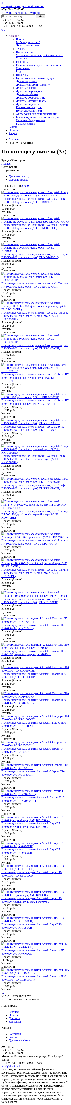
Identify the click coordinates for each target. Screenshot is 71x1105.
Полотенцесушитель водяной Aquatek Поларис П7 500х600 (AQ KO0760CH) (32, 626)
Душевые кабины (27, 94)
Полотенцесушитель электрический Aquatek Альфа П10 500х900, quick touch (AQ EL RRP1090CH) (33, 487)
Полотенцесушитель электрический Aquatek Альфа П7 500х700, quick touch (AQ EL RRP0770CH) (33, 200)
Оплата (15, 6)
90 (28, 185)
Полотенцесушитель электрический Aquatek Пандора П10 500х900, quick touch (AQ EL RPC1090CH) (34, 347)
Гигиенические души (29, 107)
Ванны (20, 38)
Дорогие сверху (18, 179)
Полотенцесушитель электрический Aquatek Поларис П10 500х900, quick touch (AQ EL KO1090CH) (34, 256)
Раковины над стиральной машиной (38, 65)
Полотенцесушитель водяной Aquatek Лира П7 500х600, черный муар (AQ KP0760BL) (30, 825)
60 (25, 185)
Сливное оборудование (30, 120)
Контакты (38, 6)
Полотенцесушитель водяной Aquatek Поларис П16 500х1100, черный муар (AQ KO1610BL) (33, 652)
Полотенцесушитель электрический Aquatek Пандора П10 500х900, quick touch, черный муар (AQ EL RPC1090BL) (34, 316)
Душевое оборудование (30, 97)
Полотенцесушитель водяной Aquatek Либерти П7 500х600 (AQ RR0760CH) (32, 952)
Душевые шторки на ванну (33, 84)
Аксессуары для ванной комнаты (36, 113)
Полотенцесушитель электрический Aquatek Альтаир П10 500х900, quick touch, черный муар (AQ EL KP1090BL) (34, 573)
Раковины (22, 61)
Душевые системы (27, 45)
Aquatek (6, 163)
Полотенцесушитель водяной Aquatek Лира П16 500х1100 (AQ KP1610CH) (31, 874)
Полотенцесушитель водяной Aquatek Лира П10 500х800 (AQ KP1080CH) (31, 926)
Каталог (14, 35)
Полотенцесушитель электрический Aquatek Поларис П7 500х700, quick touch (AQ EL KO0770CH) (34, 226)
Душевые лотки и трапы (31, 100)
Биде (19, 71)
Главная (6, 6)
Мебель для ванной (28, 42)
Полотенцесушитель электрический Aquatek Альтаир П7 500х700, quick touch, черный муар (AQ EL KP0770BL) (34, 514)
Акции (13, 133)
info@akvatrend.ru (12, 1066)
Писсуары (22, 74)
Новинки (14, 130)
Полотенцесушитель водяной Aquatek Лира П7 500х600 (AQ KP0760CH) (30, 851)
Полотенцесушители (29, 110)
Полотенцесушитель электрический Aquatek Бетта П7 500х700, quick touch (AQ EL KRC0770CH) (35, 402)
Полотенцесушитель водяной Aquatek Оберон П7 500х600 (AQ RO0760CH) (32, 750)
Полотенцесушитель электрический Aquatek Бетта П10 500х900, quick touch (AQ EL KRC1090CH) (32, 428)
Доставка (26, 6)
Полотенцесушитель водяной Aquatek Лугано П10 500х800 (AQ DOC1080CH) (32, 799)
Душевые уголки (26, 81)
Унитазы (21, 58)
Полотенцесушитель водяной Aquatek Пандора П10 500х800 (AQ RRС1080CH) (33, 724)
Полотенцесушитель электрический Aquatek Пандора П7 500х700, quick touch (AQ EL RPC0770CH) (34, 285)
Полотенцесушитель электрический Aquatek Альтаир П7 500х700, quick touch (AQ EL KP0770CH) (34, 542)
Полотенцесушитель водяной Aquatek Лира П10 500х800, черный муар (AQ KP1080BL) (31, 900)
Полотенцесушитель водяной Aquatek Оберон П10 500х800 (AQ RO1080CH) (33, 773)
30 (22, 185)
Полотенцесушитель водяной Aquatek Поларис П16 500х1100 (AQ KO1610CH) (33, 675)
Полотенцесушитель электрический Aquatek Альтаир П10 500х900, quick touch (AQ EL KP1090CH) (34, 600)
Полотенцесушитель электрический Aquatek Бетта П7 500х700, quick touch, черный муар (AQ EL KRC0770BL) (35, 377)
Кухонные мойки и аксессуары (35, 78)
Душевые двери (26, 87)
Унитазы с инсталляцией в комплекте (39, 55)
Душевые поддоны (28, 104)
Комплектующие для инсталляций (37, 117)
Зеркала (21, 48)
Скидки (13, 126)
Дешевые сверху (19, 176)
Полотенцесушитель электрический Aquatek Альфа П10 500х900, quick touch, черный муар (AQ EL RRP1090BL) (33, 459)
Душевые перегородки (30, 91)
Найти (40, 16)
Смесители (23, 68)
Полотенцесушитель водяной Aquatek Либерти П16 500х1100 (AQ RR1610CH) (33, 978)
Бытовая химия (25, 123)
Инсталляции (24, 52)
